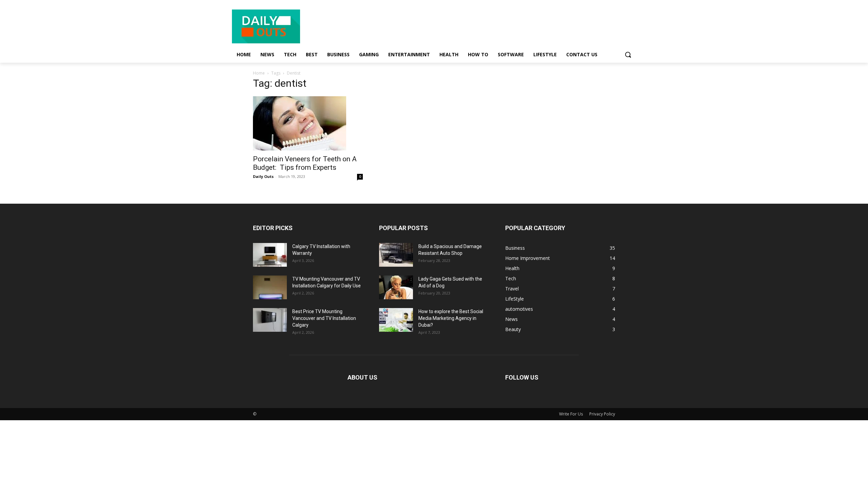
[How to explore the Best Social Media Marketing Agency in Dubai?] (396, 320)
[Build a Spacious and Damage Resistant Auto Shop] (396, 255)
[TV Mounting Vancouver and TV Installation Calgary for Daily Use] (270, 287)
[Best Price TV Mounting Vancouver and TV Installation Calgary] (270, 320)
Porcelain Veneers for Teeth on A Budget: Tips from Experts (305, 163)
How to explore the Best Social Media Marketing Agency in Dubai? (450, 318)
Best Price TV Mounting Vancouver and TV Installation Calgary (324, 318)
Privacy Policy (602, 414)
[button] (628, 54)
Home (259, 73)
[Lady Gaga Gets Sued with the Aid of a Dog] (396, 287)
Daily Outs (263, 176)
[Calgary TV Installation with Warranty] (270, 255)
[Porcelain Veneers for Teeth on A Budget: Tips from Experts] (308, 123)
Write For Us (571, 414)
